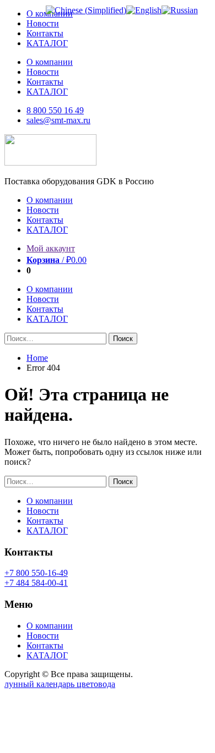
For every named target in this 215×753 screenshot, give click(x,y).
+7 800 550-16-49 (36, 573)
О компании (49, 62)
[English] (144, 10)
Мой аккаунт (50, 248)
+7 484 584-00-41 (36, 582)
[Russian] (180, 10)
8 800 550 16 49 (55, 110)
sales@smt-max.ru (58, 120)
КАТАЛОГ (47, 43)
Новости (42, 23)
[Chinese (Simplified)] (86, 10)
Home (37, 357)
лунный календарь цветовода (59, 684)
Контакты (44, 33)
